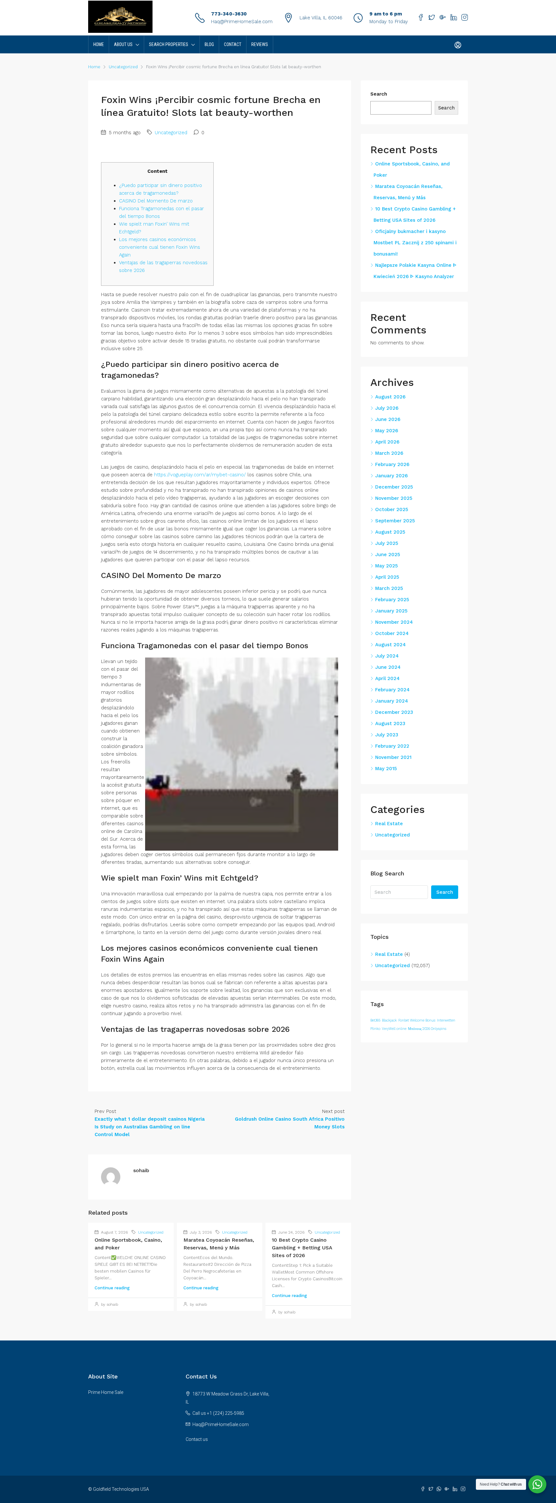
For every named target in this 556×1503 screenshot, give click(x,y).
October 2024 (392, 633)
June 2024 (388, 667)
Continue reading (112, 1287)
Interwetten (446, 1020)
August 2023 (390, 723)
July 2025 (386, 543)
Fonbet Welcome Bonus (416, 1020)
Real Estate (389, 823)
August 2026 (390, 397)
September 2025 (395, 521)
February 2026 (392, 464)
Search (378, 94)
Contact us (197, 1439)
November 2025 (393, 498)
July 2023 (386, 735)
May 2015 (386, 768)
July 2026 (386, 408)
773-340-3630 (229, 14)
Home (98, 44)
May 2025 (386, 566)
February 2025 (392, 599)
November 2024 (394, 622)
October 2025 (391, 509)
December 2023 (394, 712)
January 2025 (391, 611)
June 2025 (387, 554)
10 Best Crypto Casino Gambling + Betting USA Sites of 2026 (302, 1247)
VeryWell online (394, 1029)
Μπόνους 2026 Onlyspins (427, 1029)
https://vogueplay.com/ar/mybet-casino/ (200, 475)
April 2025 (387, 577)
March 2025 (389, 588)
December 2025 (394, 487)
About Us (123, 44)
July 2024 (387, 656)
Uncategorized (123, 66)
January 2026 (391, 476)
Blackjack (389, 1020)
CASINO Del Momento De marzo (156, 201)
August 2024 (390, 645)
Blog (209, 44)
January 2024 (391, 701)
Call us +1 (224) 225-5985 (218, 1413)
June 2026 (387, 419)
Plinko (375, 1029)
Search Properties (168, 44)
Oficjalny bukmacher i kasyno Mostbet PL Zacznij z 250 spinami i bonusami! (415, 243)
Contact (232, 44)
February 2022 (392, 746)
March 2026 (389, 453)
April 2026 (387, 442)
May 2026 (386, 431)
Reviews (259, 44)
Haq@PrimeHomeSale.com (242, 21)
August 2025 (390, 532)
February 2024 (392, 690)
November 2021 (393, 757)
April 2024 (387, 678)
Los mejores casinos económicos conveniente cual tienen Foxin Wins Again (159, 247)
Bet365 (375, 1020)
